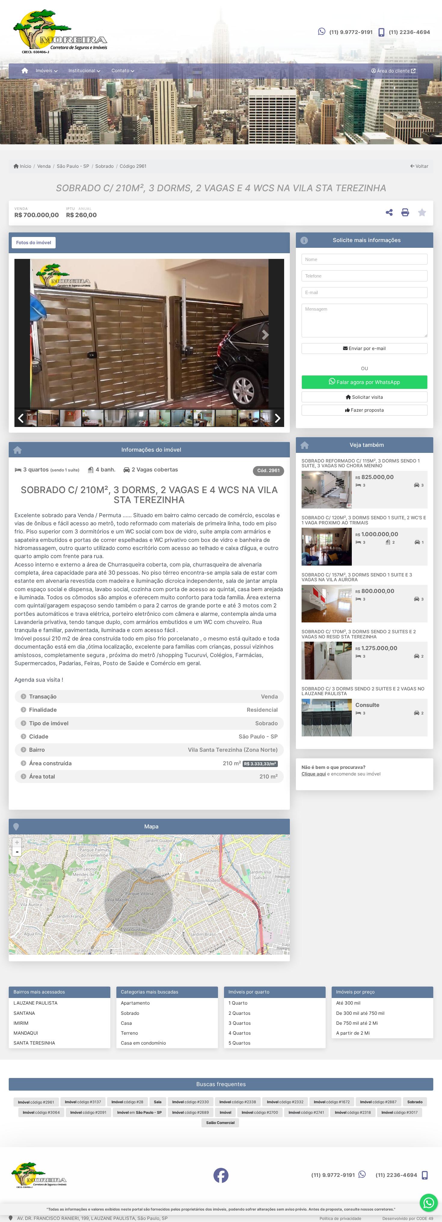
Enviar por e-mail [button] (367, 348)
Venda (44, 166)
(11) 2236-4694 (410, 32)
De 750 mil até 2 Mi (357, 1023)
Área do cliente (393, 71)
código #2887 (378, 1102)
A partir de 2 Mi (353, 1033)
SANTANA (24, 1013)
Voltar (421, 166)
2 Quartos (239, 1013)
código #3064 (41, 1112)
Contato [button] (120, 70)
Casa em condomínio (143, 1043)
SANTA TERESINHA (34, 1043)
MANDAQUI (26, 1033)
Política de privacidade (340, 1218)
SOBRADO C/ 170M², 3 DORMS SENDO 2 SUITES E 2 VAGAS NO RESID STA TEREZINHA (359, 634)
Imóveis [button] (44, 70)
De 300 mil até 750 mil (360, 1013)
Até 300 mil (348, 1003)
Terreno (129, 1033)
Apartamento (135, 1003)
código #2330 (190, 1102)
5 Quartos (239, 1043)
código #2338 (237, 1102)
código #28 (127, 1102)
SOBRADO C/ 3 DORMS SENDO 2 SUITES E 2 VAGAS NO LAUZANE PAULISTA (363, 691)
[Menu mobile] (25, 71)
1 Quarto (238, 1003)
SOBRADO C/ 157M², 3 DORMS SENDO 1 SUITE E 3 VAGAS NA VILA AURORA (357, 577)
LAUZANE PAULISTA (35, 1003)
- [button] (17, 851)
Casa (126, 1023)
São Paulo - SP (73, 166)
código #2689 (190, 1112)
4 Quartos (240, 1033)
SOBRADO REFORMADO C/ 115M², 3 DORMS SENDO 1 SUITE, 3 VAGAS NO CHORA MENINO (361, 463)
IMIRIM (21, 1023)
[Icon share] (221, 1175)
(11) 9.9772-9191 (351, 32)
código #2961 (36, 1102)
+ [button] (17, 842)
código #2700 (260, 1112)
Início (25, 166)
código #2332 (285, 1102)
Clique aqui (314, 774)
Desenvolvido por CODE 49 (407, 1218)
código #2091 (88, 1112)
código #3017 (400, 1112)
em (139, 1112)
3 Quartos (240, 1023)
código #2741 (306, 1112)
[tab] (34, 242)
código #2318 (353, 1112)
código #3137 (83, 1102)
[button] (34, 334)
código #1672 (332, 1102)
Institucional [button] (82, 70)
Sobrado (104, 166)
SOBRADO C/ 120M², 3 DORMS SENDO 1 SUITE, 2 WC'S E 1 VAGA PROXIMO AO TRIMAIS (364, 520)
